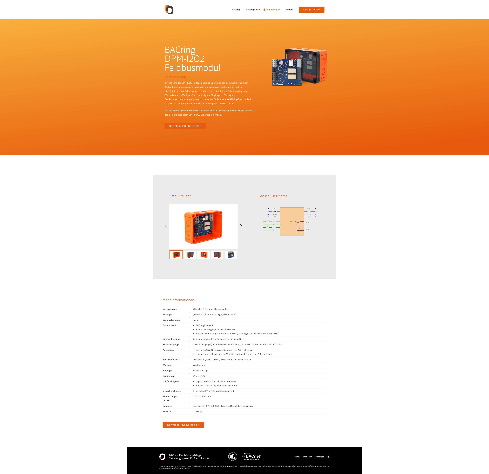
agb (328, 457)
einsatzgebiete (253, 9)
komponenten (273, 9)
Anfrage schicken (311, 9)
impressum (307, 457)
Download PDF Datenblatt (185, 126)
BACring (236, 9)
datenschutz (319, 457)
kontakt (289, 9)
